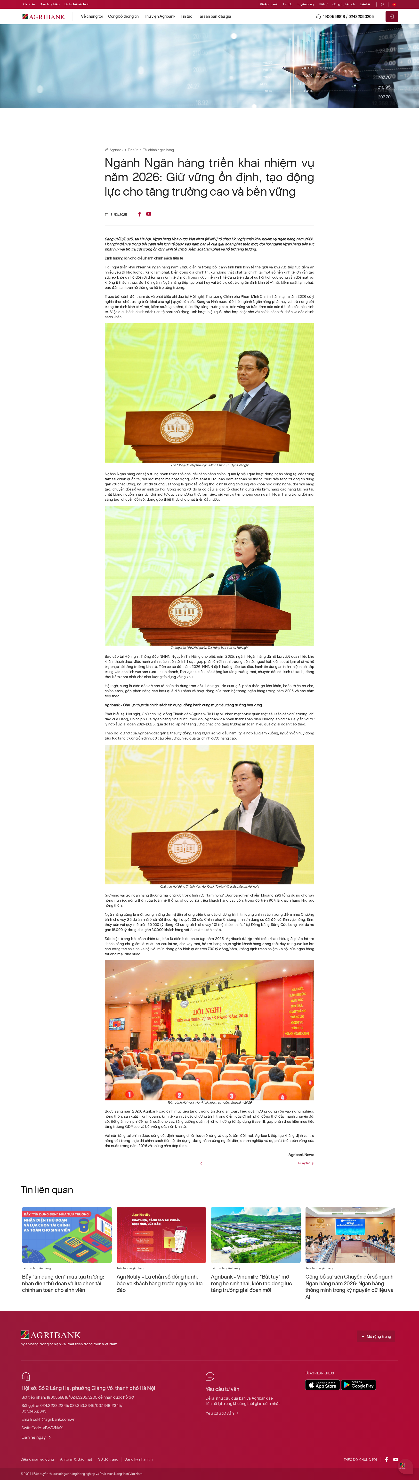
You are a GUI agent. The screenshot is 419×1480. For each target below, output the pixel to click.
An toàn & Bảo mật (76, 1459)
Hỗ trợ (323, 4)
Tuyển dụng (305, 4)
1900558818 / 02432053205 (348, 16)
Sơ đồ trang (108, 1459)
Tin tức (287, 4)
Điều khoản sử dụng (37, 1459)
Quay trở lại (306, 1163)
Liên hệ (365, 4)
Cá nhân (29, 4)
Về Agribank (269, 4)
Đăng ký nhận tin (138, 1459)
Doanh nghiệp (50, 4)
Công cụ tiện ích (343, 4)
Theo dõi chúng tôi (360, 1459)
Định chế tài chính (76, 4)
